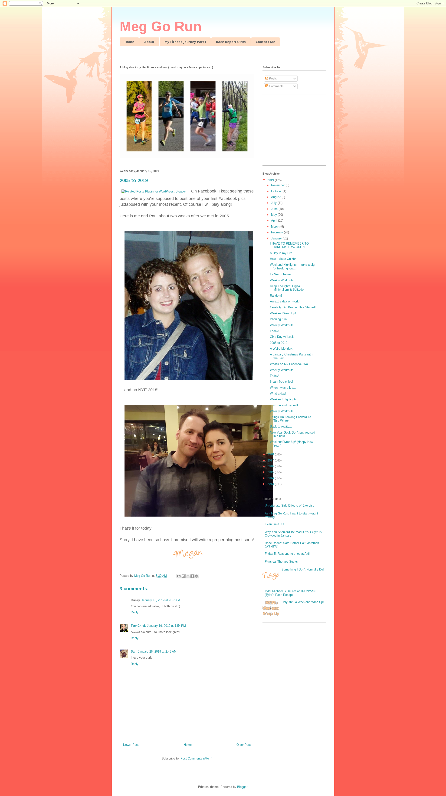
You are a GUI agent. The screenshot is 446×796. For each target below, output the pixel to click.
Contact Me (265, 42)
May (274, 214)
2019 (271, 180)
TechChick (138, 625)
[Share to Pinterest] (196, 576)
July (274, 203)
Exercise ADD (274, 524)
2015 (271, 472)
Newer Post (131, 744)
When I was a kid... (283, 387)
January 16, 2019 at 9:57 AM (160, 600)
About (149, 42)
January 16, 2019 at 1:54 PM (166, 625)
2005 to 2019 (278, 343)
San (133, 651)
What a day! (278, 393)
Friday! (274, 331)
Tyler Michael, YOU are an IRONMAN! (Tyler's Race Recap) (290, 593)
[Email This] (179, 576)
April (274, 220)
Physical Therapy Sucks (281, 561)
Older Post (243, 744)
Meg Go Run (161, 26)
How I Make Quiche (283, 259)
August (276, 197)
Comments (276, 86)
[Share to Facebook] (192, 576)
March (275, 226)
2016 (271, 466)
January (277, 238)
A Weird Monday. (281, 348)
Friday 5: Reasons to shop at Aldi (287, 553)
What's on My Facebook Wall (289, 364)
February (277, 232)
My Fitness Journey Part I (185, 42)
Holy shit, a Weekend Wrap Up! (303, 602)
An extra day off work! (285, 301)
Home (129, 42)
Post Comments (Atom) (196, 758)
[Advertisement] (291, 132)
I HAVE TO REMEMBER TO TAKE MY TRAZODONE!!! (289, 245)
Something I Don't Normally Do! (303, 569)
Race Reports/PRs (231, 42)
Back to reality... (281, 426)
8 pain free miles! (281, 381)
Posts (272, 78)
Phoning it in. (279, 319)
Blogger (242, 787)
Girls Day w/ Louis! (282, 336)
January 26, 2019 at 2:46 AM (157, 651)
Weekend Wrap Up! (283, 313)
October (277, 191)
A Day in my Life (281, 253)
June (275, 209)
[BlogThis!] (183, 576)
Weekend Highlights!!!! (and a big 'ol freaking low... (292, 266)
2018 (271, 454)
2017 (271, 460)
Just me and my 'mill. (284, 405)
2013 (271, 484)
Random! (276, 295)
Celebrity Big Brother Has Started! (293, 307)
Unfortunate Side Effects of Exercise (289, 505)
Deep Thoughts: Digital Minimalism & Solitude (287, 288)
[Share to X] (187, 576)
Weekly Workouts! (282, 280)
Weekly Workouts (282, 411)
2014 (271, 478)
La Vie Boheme (280, 274)
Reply (134, 612)
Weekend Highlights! (284, 399)
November (278, 185)
